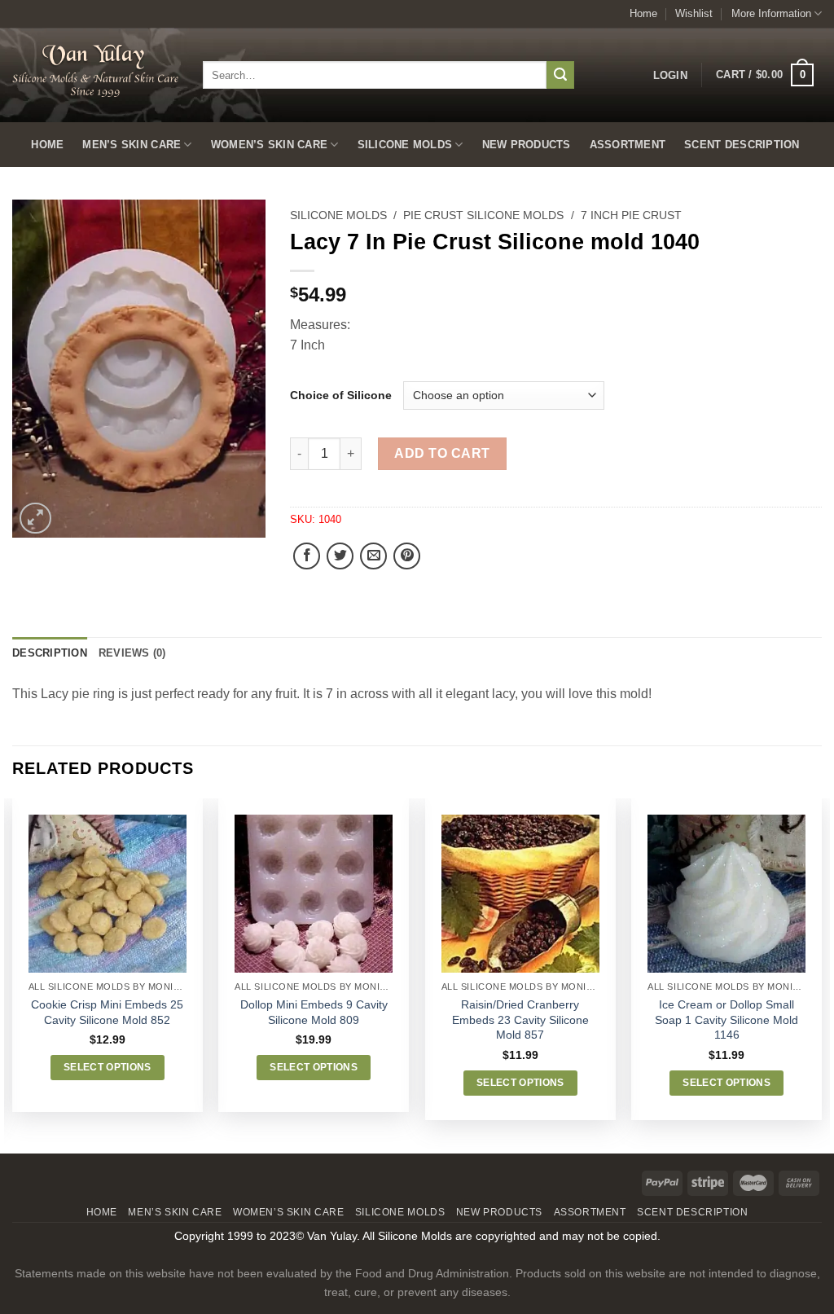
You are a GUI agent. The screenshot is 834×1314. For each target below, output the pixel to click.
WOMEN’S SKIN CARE (269, 144)
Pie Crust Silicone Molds (483, 215)
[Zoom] (35, 518)
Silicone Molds (405, 144)
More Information (771, 13)
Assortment (628, 144)
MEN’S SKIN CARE (131, 144)
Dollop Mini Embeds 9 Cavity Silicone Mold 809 (314, 1012)
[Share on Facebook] (306, 556)
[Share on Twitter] (340, 556)
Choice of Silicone (341, 395)
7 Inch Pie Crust (631, 215)
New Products (526, 144)
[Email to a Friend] (373, 556)
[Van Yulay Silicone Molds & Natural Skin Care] (95, 70)
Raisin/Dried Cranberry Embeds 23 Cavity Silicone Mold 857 (520, 1019)
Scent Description (741, 144)
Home (643, 13)
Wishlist (694, 13)
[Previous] (13, 974)
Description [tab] (49, 653)
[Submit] (560, 75)
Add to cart (441, 453)
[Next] (821, 974)
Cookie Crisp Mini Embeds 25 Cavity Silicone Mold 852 (107, 1012)
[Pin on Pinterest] (406, 556)
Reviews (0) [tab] (132, 653)
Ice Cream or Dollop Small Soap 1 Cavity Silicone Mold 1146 (726, 1019)
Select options (107, 1067)
